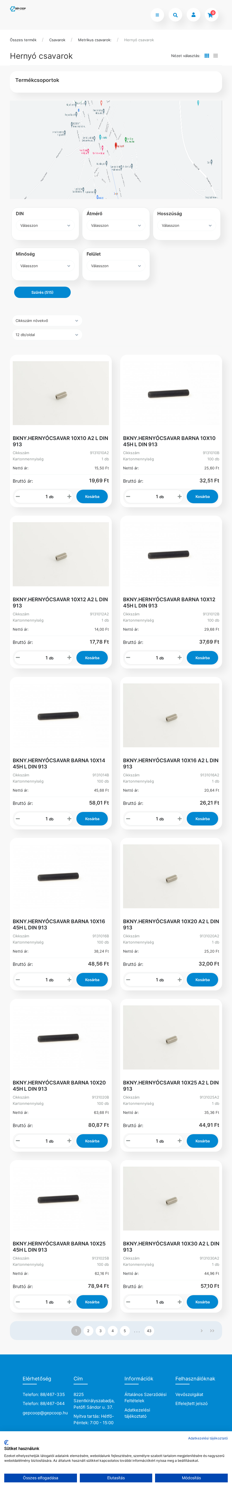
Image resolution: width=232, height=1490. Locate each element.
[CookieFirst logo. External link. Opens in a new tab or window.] (6, 1442)
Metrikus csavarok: (94, 40)
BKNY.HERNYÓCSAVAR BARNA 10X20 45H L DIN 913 (59, 1086)
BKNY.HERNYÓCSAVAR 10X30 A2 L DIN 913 (171, 1247)
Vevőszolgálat (189, 1394)
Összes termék (23, 40)
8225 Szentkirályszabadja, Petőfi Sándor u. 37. (94, 1401)
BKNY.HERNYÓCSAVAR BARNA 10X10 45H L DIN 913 (169, 441)
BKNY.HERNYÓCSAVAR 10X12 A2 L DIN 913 (60, 602)
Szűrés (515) (42, 292)
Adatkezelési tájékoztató (137, 1413)
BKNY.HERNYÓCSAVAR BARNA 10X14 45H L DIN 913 (59, 763)
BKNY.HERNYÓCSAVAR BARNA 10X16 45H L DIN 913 (59, 924)
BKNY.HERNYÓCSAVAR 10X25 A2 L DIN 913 (171, 1086)
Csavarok (57, 40)
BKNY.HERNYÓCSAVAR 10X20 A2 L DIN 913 (171, 924)
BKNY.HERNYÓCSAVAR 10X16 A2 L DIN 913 (170, 763)
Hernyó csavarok (139, 40)
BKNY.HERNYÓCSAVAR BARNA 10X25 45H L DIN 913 (59, 1247)
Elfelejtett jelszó (191, 1403)
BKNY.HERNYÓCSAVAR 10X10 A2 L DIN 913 (60, 441)
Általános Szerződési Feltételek (145, 1398)
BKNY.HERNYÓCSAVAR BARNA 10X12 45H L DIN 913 (169, 602)
